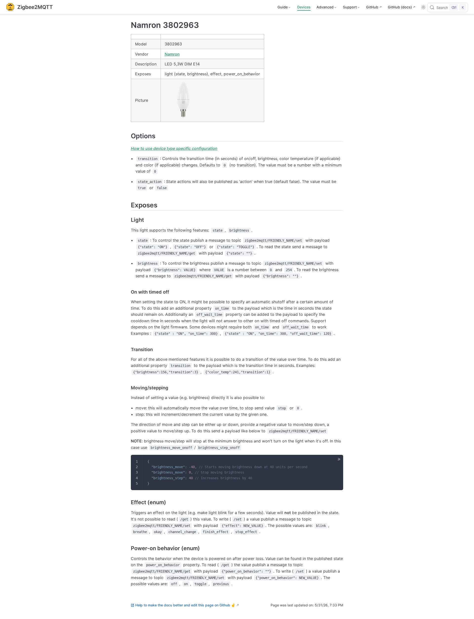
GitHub (372, 7)
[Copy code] (336, 462)
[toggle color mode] (423, 7)
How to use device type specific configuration (174, 148)
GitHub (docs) (400, 7)
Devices (304, 7)
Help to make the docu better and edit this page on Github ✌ (185, 605)
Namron (172, 54)
